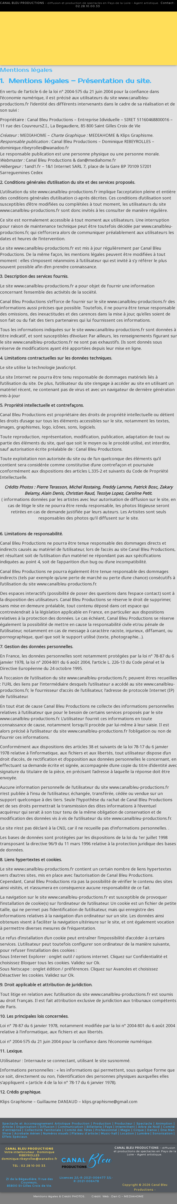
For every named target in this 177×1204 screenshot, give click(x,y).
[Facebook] (131, 1170)
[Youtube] (145, 1170)
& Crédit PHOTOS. (75, 1196)
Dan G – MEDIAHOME (127, 1196)
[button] (88, 58)
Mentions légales (45, 1196)
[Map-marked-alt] (159, 1170)
